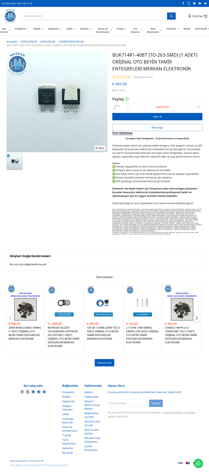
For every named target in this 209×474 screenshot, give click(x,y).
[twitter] (189, 3)
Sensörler (67, 448)
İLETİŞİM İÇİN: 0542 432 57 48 (17, 3)
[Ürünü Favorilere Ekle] (198, 107)
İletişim (88, 392)
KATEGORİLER (29, 41)
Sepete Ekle (162, 107)
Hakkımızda (91, 396)
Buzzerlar (67, 452)
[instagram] (194, 3)
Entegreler (68, 392)
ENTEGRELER (47, 41)
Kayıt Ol (155, 403)
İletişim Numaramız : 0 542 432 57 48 (26, 460)
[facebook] (183, 3)
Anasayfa (12, 41)
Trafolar (66, 435)
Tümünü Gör (104, 362)
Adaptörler (68, 401)
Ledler (65, 414)
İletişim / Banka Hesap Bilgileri (92, 405)
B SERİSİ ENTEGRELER (71, 41)
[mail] (205, 3)
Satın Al (157, 116)
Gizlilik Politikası (173, 412)
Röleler (66, 396)
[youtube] (200, 3)
